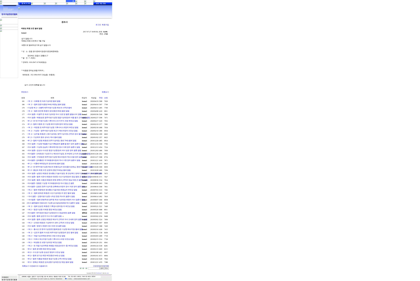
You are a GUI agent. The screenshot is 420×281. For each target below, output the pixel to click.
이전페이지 (34, 266)
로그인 (98, 25)
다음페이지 (43, 266)
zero (108, 273)
